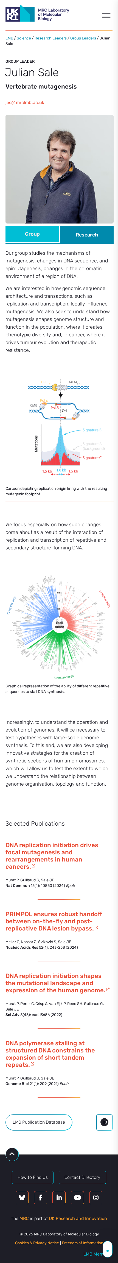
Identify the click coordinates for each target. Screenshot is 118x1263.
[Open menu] (106, 15)
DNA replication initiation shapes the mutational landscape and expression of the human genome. (55, 983)
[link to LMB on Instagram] (96, 1197)
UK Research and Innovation (78, 1218)
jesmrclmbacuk (24, 102)
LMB (9, 38)
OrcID (104, 1122)
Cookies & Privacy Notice (37, 1243)
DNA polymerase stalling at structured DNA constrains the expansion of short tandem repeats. (50, 1054)
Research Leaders (51, 38)
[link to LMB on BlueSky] (22, 1197)
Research (87, 235)
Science (24, 38)
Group (32, 234)
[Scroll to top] (12, 1154)
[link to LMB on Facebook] (40, 1197)
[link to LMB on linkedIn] (59, 1197)
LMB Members (98, 1254)
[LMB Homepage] (37, 14)
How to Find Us (33, 1177)
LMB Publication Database (39, 1122)
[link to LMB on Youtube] (77, 1197)
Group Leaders (83, 38)
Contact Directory (82, 1177)
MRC (24, 1218)
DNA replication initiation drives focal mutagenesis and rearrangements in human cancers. (51, 856)
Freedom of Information (82, 1243)
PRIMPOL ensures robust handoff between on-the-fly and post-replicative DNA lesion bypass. (53, 921)
